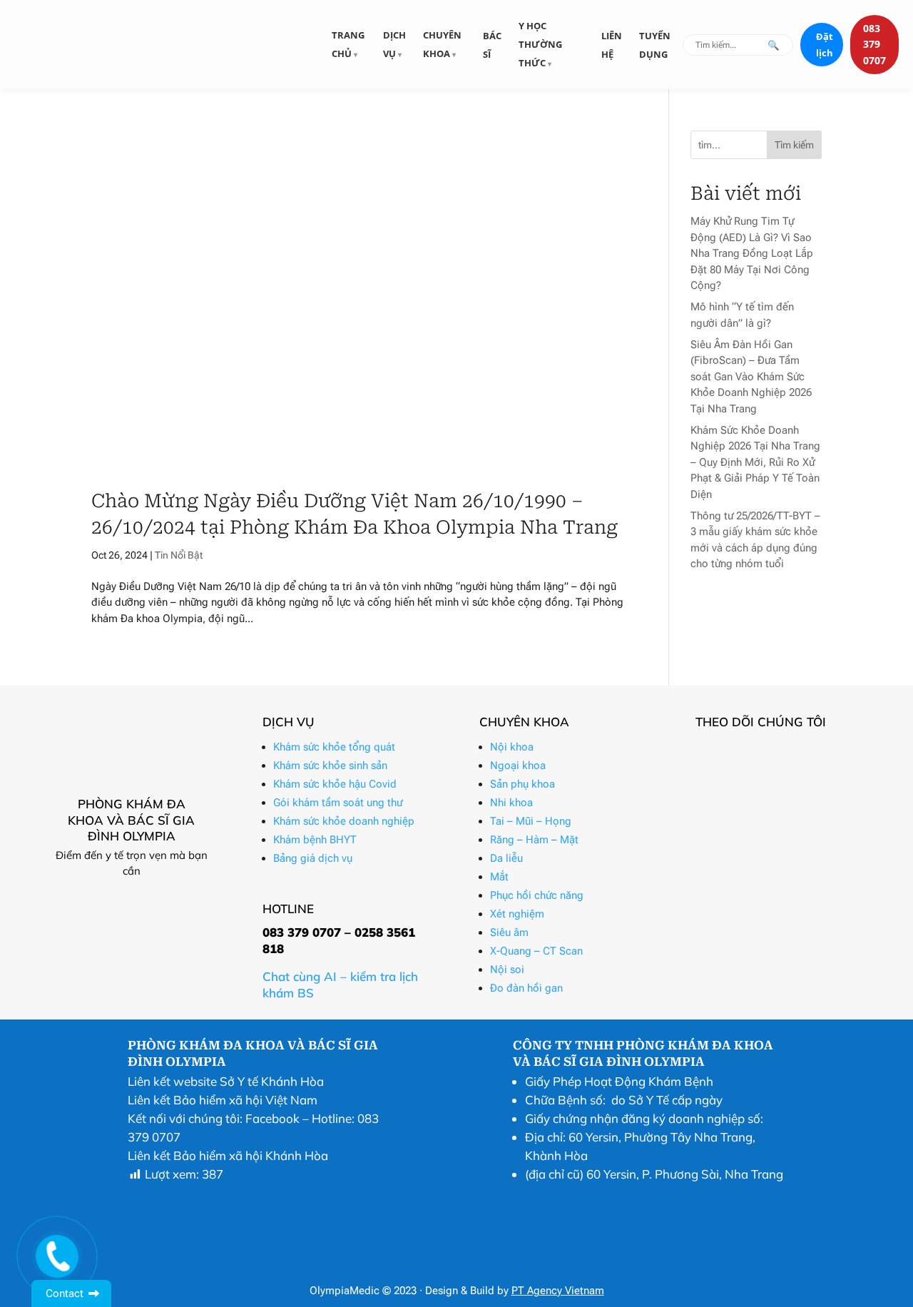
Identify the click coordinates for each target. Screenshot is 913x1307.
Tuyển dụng (654, 45)
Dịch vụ (394, 44)
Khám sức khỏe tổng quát (334, 747)
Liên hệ (611, 45)
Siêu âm (509, 932)
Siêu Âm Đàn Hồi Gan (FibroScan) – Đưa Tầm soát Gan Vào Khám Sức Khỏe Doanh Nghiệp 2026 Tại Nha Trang (751, 376)
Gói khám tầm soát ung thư (337, 802)
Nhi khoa (511, 802)
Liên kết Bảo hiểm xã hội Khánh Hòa (228, 1155)
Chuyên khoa (442, 44)
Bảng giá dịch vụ (312, 858)
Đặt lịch (824, 44)
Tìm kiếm (794, 145)
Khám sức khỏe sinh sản (330, 765)
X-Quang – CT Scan (536, 951)
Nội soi (507, 969)
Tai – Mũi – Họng (530, 821)
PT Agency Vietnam (557, 1290)
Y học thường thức (540, 44)
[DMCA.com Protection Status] (548, 1265)
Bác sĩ (492, 45)
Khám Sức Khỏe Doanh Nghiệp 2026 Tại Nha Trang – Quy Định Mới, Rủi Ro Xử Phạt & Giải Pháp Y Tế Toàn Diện (755, 462)
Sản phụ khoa (522, 784)
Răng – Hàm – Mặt (534, 839)
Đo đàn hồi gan (526, 988)
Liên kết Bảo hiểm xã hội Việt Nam (222, 1099)
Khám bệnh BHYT (315, 839)
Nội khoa (512, 747)
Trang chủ (348, 44)
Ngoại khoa (518, 765)
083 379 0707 (874, 44)
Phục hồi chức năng (536, 895)
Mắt (499, 876)
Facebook (272, 1118)
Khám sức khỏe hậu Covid (335, 784)
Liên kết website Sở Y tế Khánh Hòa (226, 1081)
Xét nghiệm (517, 913)
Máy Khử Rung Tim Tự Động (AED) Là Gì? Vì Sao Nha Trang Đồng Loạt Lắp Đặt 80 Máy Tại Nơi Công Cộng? (751, 253)
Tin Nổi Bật (179, 555)
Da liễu (506, 858)
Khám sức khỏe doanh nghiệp (343, 821)
